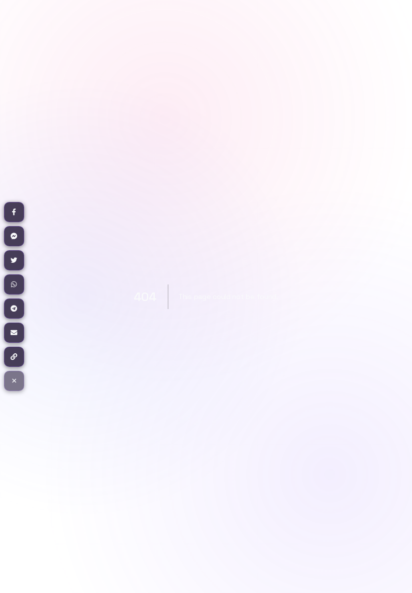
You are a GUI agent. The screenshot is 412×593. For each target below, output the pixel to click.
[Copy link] (14, 357)
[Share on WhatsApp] (14, 284)
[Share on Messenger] (14, 236)
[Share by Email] (14, 333)
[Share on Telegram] (14, 309)
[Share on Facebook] (14, 212)
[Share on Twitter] (14, 260)
